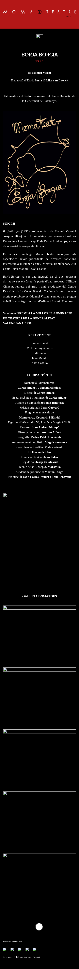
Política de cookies (22, 957)
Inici (69, 17)
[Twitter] (14, 951)
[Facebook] (6, 951)
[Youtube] (21, 951)
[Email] (36, 951)
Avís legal (7, 957)
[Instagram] (29, 951)
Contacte (37, 957)
